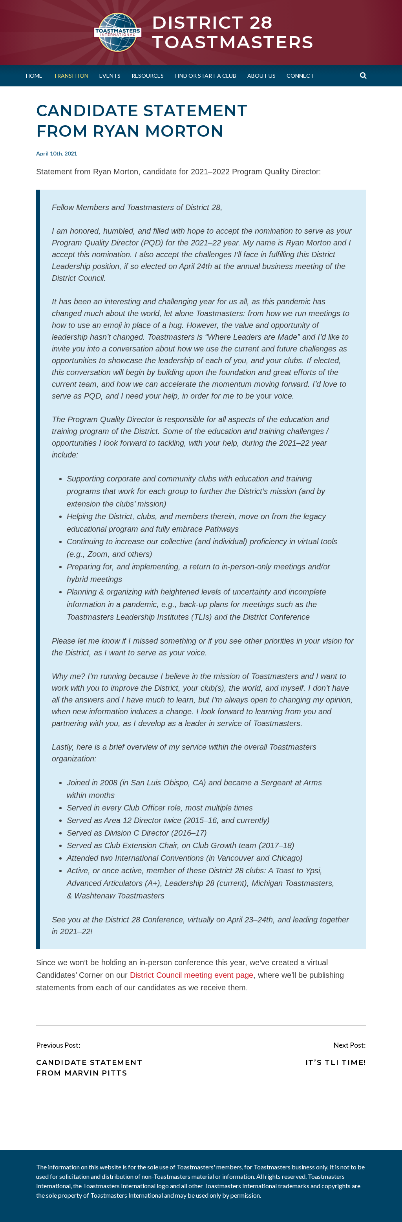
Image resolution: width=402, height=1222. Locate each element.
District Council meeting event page (191, 975)
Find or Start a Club (205, 75)
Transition (70, 75)
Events (110, 75)
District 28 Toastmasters (233, 32)
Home (34, 75)
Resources (148, 75)
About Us (261, 75)
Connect (300, 75)
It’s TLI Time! (335, 1062)
